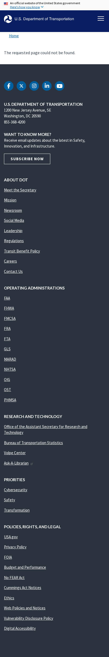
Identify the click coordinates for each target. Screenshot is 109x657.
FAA (7, 298)
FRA (7, 328)
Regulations (14, 240)
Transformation (17, 510)
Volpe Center (15, 452)
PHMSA (10, 399)
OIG (7, 379)
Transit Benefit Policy (22, 251)
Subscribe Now (27, 158)
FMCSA (10, 318)
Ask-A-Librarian (16, 463)
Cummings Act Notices (22, 587)
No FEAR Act (14, 577)
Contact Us (13, 271)
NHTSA (10, 369)
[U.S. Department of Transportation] (39, 19)
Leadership (13, 230)
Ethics (9, 597)
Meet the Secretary (20, 189)
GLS (7, 348)
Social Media (14, 220)
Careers (10, 261)
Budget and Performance (25, 567)
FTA (7, 338)
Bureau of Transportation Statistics (33, 442)
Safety (9, 499)
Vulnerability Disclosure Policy (28, 618)
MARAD (10, 359)
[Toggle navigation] (101, 18)
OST (7, 389)
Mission (10, 200)
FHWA (9, 308)
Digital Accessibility (20, 628)
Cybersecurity (15, 489)
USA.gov (11, 536)
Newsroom (13, 210)
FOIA (8, 557)
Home (14, 35)
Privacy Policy (15, 546)
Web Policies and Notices (25, 607)
